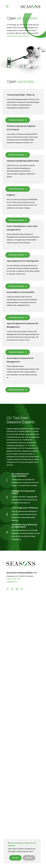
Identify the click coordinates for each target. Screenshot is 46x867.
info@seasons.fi (12, 582)
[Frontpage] (30, 8)
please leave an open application (18, 36)
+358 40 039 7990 (13, 579)
